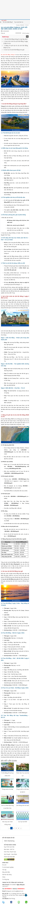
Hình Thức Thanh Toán (10, 852)
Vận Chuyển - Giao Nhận (10, 854)
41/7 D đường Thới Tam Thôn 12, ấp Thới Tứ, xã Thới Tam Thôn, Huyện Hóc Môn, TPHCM (15, 895)
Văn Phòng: (12, 898)
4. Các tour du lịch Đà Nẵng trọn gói (14, 50)
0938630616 (21, 888)
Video (3, 877)
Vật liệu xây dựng (6, 874)
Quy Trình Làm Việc (9, 847)
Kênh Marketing (9, 841)
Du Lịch (4, 865)
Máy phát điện (6, 872)
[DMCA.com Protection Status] (9, 859)
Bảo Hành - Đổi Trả (9, 849)
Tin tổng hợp (5, 879)
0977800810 (8, 888)
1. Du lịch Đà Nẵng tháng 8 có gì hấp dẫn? (16, 39)
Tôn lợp (4, 869)
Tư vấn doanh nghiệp (8, 867)
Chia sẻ (3, 33)
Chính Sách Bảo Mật (9, 856)
